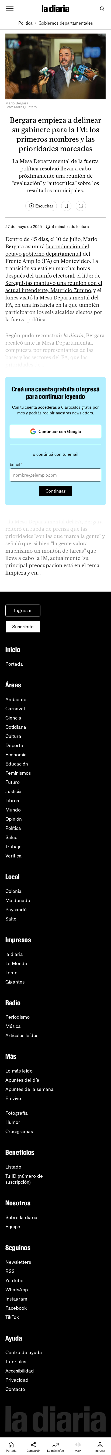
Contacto (15, 1389)
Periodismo (17, 1017)
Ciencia (13, 718)
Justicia (13, 791)
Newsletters (18, 1262)
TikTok (12, 1317)
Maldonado (17, 900)
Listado (13, 1167)
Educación (16, 764)
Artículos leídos (21, 1035)
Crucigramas (19, 1131)
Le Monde (16, 963)
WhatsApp (16, 1290)
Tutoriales (15, 1362)
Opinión (13, 819)
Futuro (12, 782)
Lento (11, 973)
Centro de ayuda (23, 1352)
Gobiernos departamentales (66, 23)
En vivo (13, 1098)
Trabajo (13, 847)
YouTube (14, 1281)
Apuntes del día (22, 1080)
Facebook (16, 1308)
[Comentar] (81, 206)
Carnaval (15, 709)
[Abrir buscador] (102, 8)
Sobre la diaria (21, 1217)
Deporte (14, 745)
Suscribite (23, 627)
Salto (10, 919)
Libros (12, 801)
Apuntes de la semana (29, 1089)
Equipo (12, 1227)
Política (25, 23)
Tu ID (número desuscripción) (24, 1179)
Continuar (55, 491)
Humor (12, 1122)
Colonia (13, 891)
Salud (11, 837)
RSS (10, 1271)
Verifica (13, 856)
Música (13, 1026)
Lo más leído (19, 1071)
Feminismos (18, 773)
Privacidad (17, 1380)
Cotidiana (15, 727)
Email (16, 464)
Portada (14, 664)
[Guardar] (66, 206)
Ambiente (15, 699)
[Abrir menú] (9, 8)
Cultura (13, 736)
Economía (16, 755)
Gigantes (15, 982)
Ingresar (23, 610)
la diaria (14, 954)
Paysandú (16, 910)
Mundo (13, 810)
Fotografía (16, 1113)
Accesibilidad (19, 1371)
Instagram (16, 1299)
